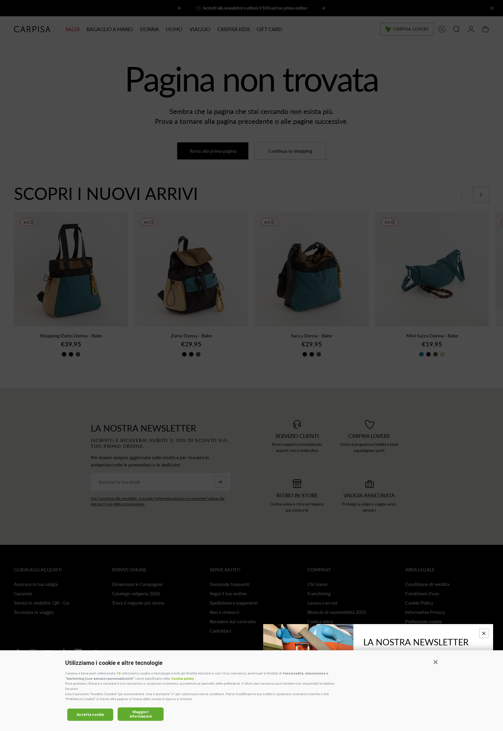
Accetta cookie (90, 714)
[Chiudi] (483, 633)
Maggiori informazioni (141, 714)
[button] (435, 662)
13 (118, 673)
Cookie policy (182, 679)
